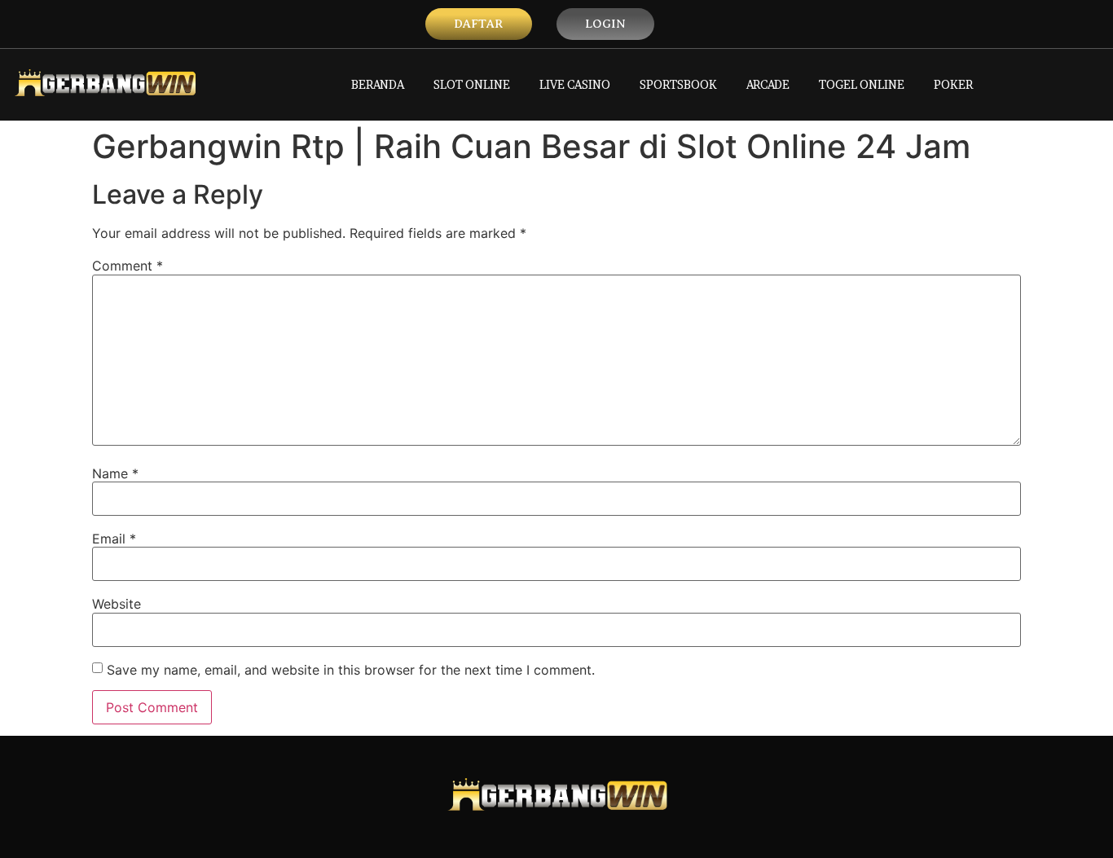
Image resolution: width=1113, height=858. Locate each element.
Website (116, 603)
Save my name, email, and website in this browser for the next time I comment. (351, 669)
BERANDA (377, 84)
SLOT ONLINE (471, 84)
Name (115, 473)
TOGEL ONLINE (861, 84)
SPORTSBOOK (678, 84)
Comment (127, 265)
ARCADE (768, 84)
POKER (953, 84)
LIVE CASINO (574, 84)
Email (114, 538)
